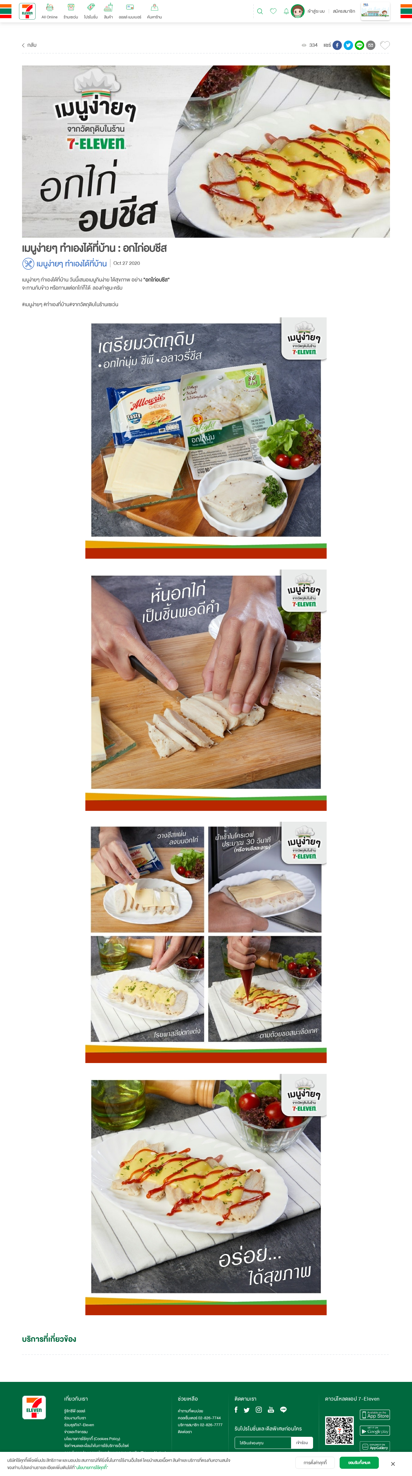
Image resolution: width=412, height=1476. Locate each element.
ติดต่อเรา (185, 1432)
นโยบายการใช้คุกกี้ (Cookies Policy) (92, 1439)
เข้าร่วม (302, 1442)
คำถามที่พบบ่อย (190, 1411)
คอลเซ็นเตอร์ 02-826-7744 (199, 1418)
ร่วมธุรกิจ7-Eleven (79, 1425)
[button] (337, 45)
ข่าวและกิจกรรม (76, 1432)
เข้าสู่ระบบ (316, 11)
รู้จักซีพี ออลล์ (74, 1411)
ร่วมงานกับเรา (75, 1418)
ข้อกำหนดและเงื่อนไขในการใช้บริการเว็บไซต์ (96, 1446)
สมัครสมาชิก (344, 11)
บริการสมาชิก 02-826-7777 (200, 1425)
